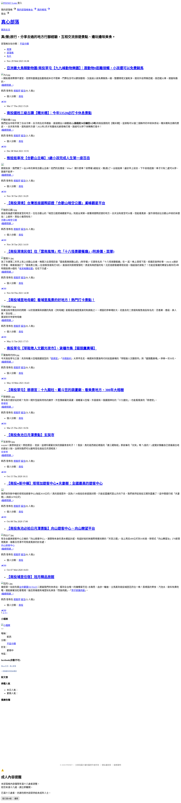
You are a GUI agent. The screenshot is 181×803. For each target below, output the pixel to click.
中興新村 (66, 358)
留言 (23, 91)
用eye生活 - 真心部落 (8, 666)
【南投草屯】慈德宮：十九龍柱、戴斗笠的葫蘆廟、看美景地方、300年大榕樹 (65, 390)
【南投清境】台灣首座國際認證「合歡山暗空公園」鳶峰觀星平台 (56, 203)
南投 (21, 96)
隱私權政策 (106, 765)
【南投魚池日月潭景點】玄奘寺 (30, 435)
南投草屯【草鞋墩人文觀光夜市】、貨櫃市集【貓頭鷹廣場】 (52, 348)
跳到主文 (5, 30)
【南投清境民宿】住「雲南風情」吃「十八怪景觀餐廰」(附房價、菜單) (60, 251)
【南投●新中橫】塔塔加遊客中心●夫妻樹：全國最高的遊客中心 (55, 483)
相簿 (9, 49)
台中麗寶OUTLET (28, 587)
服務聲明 (117, 765)
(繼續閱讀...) (7, 85)
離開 (16, 798)
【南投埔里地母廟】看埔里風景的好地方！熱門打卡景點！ (51, 300)
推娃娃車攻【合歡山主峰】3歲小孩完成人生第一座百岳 (48, 158)
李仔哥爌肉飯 (78, 590)
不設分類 (24, 44)
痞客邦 (17, 91)
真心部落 (10, 21)
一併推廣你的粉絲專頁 (9, 671)
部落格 (10, 53)
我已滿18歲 (7, 798)
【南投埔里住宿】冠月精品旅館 (30, 577)
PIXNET (69, 765)
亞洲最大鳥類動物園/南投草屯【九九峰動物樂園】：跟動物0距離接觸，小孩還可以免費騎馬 (75, 68)
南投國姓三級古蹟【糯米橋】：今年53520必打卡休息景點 (49, 113)
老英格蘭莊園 (26, 268)
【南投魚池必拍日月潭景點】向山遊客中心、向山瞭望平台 (51, 528)
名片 (9, 56)
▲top (3, 101)
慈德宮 (54, 358)
